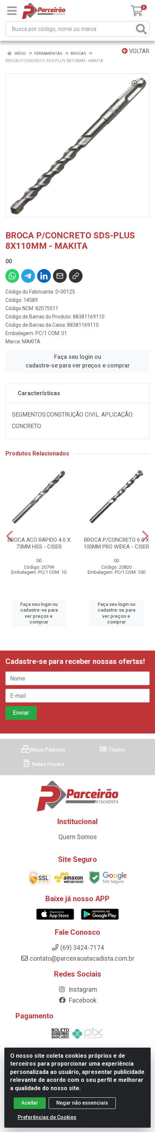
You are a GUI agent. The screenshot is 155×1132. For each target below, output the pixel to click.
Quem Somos (77, 837)
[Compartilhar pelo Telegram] (28, 276)
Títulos (116, 750)
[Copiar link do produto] (76, 276)
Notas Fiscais (48, 764)
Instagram (82, 989)
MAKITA (31, 341)
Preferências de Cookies (47, 1117)
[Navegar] (9, 536)
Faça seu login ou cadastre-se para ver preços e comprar (78, 361)
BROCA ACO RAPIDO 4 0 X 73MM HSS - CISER (39, 543)
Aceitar (29, 1103)
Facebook (82, 1000)
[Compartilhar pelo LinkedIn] (44, 276)
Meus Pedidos (47, 750)
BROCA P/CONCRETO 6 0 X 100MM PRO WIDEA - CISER (116, 543)
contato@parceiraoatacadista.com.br (82, 958)
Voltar (138, 51)
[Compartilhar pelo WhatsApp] (12, 276)
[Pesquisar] (141, 29)
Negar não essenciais (82, 1103)
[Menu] (11, 10)
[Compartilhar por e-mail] (60, 276)
